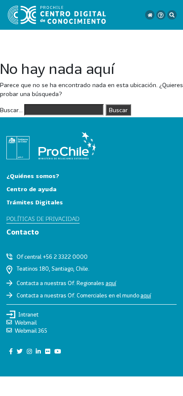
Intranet (28, 314)
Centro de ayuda (31, 188)
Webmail (26, 322)
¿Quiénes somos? (32, 175)
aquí (111, 283)
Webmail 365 (31, 330)
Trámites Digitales (34, 202)
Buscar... (11, 109)
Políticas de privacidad (43, 218)
